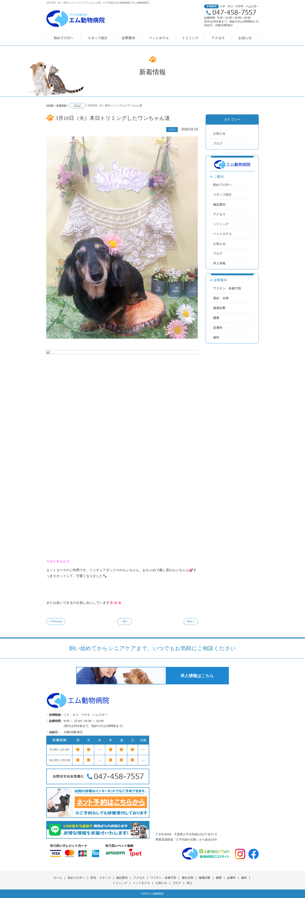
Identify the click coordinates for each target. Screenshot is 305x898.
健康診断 (219, 308)
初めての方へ (64, 38)
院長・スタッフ (100, 877)
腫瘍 (216, 318)
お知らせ (245, 38)
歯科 (216, 337)
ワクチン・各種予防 (227, 288)
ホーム (58, 877)
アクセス (218, 38)
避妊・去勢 (221, 298)
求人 (189, 883)
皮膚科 (217, 327)
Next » (191, 621)
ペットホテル (159, 38)
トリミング (190, 38)
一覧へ (125, 621)
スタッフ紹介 (98, 38)
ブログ (217, 143)
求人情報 (219, 263)
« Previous (55, 621)
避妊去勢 (187, 877)
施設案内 (219, 204)
